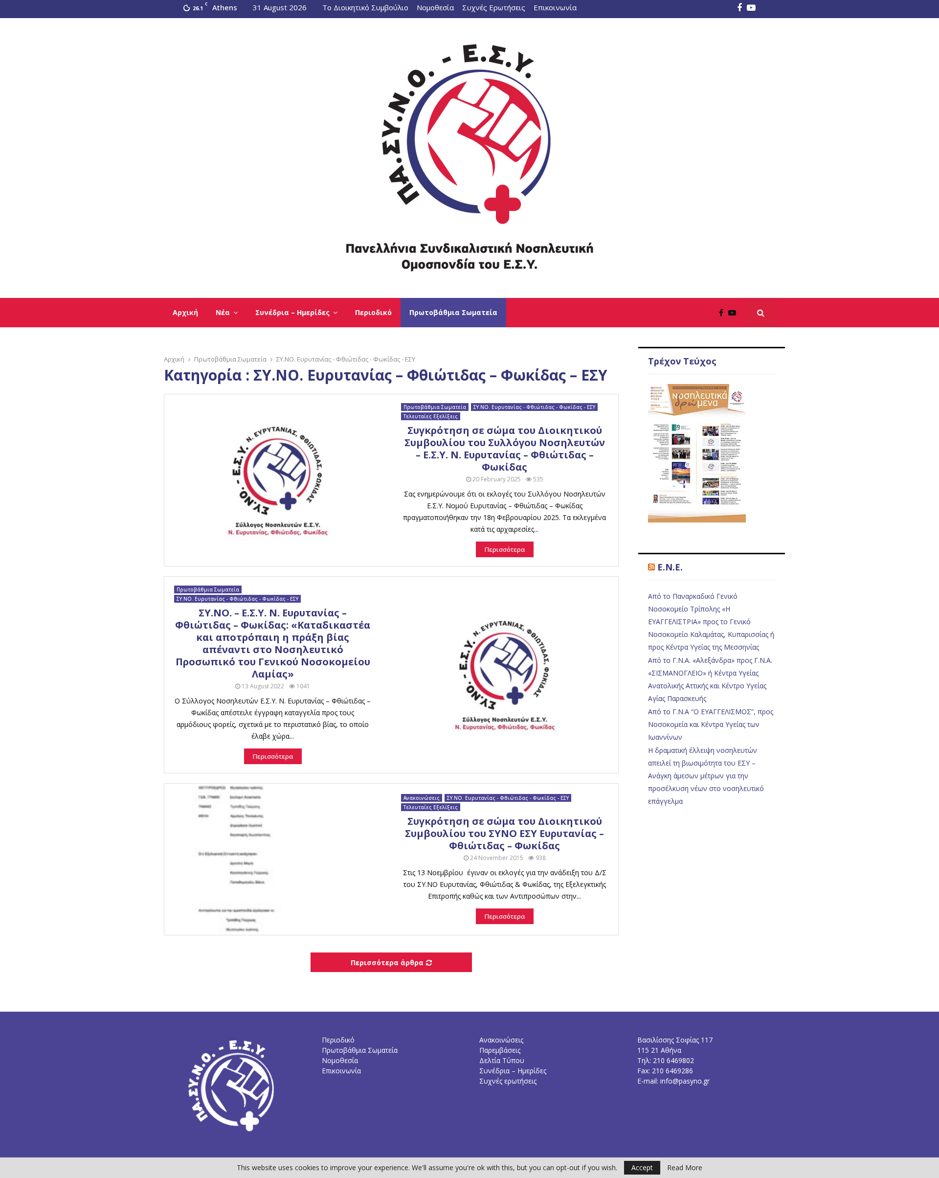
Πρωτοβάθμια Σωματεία (453, 312)
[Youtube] (734, 312)
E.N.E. (670, 567)
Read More (684, 1167)
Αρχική (185, 312)
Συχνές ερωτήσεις (508, 1081)
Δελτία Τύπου (501, 1060)
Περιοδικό (373, 312)
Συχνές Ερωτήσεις (493, 7)
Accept (642, 1167)
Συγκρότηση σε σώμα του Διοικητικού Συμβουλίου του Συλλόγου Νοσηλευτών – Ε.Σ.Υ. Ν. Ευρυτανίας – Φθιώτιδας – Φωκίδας (504, 449)
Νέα (223, 312)
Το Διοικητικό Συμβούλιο (365, 7)
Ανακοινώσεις (421, 797)
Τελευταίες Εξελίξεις (430, 416)
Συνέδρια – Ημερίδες (292, 312)
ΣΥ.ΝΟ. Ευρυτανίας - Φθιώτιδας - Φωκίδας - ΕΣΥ (534, 407)
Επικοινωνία (555, 7)
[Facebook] (723, 312)
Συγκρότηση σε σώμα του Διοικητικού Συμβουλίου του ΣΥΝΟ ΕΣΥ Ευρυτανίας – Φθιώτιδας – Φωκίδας (504, 833)
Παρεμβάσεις (499, 1050)
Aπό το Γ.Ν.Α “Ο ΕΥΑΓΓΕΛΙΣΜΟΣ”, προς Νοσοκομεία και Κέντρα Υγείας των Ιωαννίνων (710, 724)
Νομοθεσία (435, 7)
